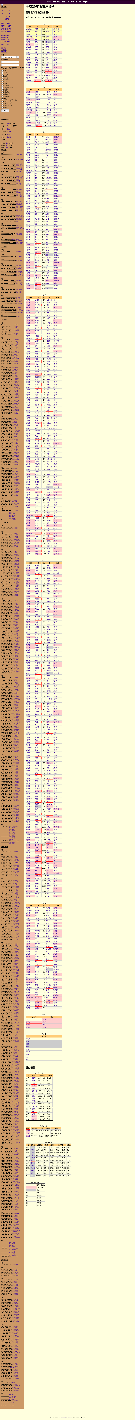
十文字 (47, 168)
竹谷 (36, 397)
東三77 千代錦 (15, 653)
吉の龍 (37, 490)
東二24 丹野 (15, 957)
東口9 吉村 (14, 1333)
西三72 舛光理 (15, 544)
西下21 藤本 (15, 434)
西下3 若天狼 (15, 368)
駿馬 (36, 645)
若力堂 (37, 367)
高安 (46, 265)
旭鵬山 (37, 583)
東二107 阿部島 (15, 930)
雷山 (48, 750)
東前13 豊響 (19, 170)
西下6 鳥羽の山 (15, 341)
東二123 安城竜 (15, 1139)
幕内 (3, 23)
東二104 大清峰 (15, 1022)
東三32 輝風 (15, 619)
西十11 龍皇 (19, 283)
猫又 (36, 827)
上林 (36, 160)
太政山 (49, 827)
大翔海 (37, 599)
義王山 (37, 676)
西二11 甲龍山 (15, 884)
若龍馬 (37, 377)
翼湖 (36, 446)
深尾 (36, 374)
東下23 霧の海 (15, 385)
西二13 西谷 (15, 951)
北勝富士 (37, 351)
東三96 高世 (15, 670)
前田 (46, 227)
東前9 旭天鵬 (19, 168)
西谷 (48, 596)
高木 (48, 701)
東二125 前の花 (15, 1037)
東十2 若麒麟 (19, 289)
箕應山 (37, 325)
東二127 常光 (15, 875)
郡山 (36, 354)
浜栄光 (49, 405)
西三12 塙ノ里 (15, 685)
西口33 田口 (14, 1354)
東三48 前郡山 (15, 812)
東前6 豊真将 (19, 182)
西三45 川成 (15, 711)
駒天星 (49, 786)
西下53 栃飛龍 (15, 460)
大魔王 (49, 732)
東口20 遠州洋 (15, 1311)
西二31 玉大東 (15, 1073)
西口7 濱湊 (14, 1283)
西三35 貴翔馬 (15, 702)
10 (11, 13)
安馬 (7, 143)
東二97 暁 (14, 1120)
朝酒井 (37, 601)
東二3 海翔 (14, 945)
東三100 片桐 (15, 673)
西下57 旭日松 (12, 519)
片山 (37, 112)
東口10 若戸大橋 (16, 1385)
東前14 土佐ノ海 (20, 228)
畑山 (48, 686)
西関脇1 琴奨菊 (19, 215)
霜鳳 (37, 105)
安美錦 (36, 42)
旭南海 (49, 112)
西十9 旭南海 (19, 271)
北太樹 (38, 100)
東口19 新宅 (15, 1369)
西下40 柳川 (15, 354)
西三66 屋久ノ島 (16, 648)
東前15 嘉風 (19, 195)
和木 (36, 724)
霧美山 (37, 806)
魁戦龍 (49, 624)
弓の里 (49, 487)
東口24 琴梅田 (15, 1317)
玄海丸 (49, 423)
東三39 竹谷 (15, 774)
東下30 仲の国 (15, 351)
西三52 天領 (15, 636)
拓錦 (36, 173)
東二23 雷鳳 (15, 892)
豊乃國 (37, 313)
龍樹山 (49, 354)
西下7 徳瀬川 (15, 372)
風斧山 (37, 183)
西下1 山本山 (15, 324)
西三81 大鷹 (15, 659)
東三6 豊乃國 (15, 554)
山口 (36, 338)
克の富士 (48, 216)
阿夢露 (47, 183)
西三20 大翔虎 (15, 691)
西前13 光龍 (19, 244)
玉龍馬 (49, 318)
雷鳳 (36, 622)
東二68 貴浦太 (15, 911)
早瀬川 (37, 222)
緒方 (36, 283)
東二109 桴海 (15, 1130)
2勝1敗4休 (56, 747)
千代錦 (37, 495)
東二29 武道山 (15, 893)
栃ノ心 (48, 75)
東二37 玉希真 (15, 970)
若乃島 (37, 278)
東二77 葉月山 (15, 1001)
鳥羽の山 (48, 150)
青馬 (36, 250)
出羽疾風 (37, 433)
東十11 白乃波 (19, 282)
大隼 (36, 699)
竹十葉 (37, 635)
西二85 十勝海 (15, 866)
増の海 (49, 704)
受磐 (36, 729)
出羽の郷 (49, 300)
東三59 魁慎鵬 (15, 783)
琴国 (46, 155)
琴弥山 (49, 364)
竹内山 (37, 588)
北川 (36, 691)
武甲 (36, 175)
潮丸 (48, 107)
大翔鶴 (49, 663)
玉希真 (37, 658)
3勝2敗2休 (56, 338)
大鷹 (48, 505)
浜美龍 (37, 735)
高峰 (36, 776)
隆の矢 (49, 673)
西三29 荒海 (15, 768)
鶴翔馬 (37, 701)
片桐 (36, 554)
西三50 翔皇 (15, 780)
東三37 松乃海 (15, 811)
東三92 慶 (11, 839)
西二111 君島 (15, 1024)
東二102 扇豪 (15, 1124)
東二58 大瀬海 (15, 987)
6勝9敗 (55, 37)
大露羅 (49, 346)
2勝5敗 (28, 139)
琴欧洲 (36, 32)
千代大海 (48, 34)
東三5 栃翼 (14, 553)
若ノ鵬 (48, 42)
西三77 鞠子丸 (15, 791)
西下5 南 (14, 470)
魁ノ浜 (37, 538)
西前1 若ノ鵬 (19, 233)
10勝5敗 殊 (56, 39)
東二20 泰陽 (15, 1059)
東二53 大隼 (15, 1086)
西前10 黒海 (19, 227)
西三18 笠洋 (15, 688)
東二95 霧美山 (12, 1252)
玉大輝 (37, 387)
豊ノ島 (8, 145)
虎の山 (49, 683)
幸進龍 (49, 676)
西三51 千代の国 (16, 575)
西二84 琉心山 (12, 1251)
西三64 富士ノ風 (16, 579)
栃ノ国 (37, 369)
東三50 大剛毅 (15, 778)
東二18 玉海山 (15, 956)
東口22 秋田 (15, 1370)
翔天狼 (37, 145)
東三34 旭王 (15, 771)
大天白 (49, 794)
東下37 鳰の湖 (15, 396)
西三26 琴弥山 (15, 694)
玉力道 (37, 204)
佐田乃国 (49, 492)
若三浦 (37, 765)
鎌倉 (36, 395)
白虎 (36, 390)
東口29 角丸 (15, 1290)
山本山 (47, 137)
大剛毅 (37, 425)
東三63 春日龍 (15, 815)
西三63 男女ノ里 (16, 646)
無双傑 (37, 472)
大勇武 (37, 142)
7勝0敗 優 (29, 515)
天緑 (36, 286)
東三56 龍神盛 (15, 576)
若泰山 (37, 477)
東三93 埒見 (15, 797)
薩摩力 (49, 449)
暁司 (36, 308)
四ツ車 (47, 219)
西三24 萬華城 (15, 809)
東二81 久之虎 (15, 1105)
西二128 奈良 (15, 1144)
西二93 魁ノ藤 (15, 1193)
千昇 (46, 196)
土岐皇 (37, 341)
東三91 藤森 (15, 665)
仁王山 (37, 508)
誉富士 (9, 131)
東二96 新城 (15, 1016)
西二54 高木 (15, 1089)
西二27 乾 (14, 961)
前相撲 (3, 31)
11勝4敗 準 (56, 32)
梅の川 (37, 505)
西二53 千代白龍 (16, 904)
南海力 (37, 364)
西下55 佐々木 (15, 409)
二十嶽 (37, 576)
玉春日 (48, 67)
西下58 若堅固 (15, 495)
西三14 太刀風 (15, 762)
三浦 (48, 678)
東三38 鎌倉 (15, 772)
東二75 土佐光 (15, 914)
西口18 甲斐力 (13, 1368)
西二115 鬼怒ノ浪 (16, 1031)
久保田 (37, 482)
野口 (36, 817)
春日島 (49, 549)
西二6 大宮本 (15, 1150)
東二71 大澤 (15, 1101)
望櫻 (36, 323)
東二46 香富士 (15, 976)
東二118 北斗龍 (15, 1135)
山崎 (46, 163)
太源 (48, 788)
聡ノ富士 (37, 502)
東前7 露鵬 (18, 183)
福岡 (46, 157)
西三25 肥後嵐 (15, 616)
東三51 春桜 (15, 573)
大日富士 (49, 735)
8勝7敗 (28, 44)
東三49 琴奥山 (15, 572)
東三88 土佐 (15, 744)
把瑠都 (48, 52)
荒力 (48, 724)
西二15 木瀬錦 (14, 1154)
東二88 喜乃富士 (16, 1114)
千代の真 (49, 377)
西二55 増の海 (15, 984)
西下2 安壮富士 (15, 339)
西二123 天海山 (15, 936)
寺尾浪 (49, 796)
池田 (36, 479)
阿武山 (49, 583)
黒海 (47, 65)
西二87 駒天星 (15, 1009)
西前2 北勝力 (19, 234)
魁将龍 (47, 234)
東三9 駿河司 (15, 527)
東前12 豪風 (19, 207)
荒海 (48, 372)
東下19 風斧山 (15, 382)
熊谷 (48, 515)
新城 (36, 809)
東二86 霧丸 (15, 1007)
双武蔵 (49, 379)
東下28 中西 (15, 350)
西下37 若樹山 (12, 513)
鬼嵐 (36, 242)
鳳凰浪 (49, 763)
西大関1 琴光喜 (19, 159)
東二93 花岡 (15, 1191)
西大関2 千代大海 (20, 179)
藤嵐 (48, 502)
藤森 (36, 531)
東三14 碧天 (15, 557)
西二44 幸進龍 (15, 975)
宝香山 (49, 712)
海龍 (48, 617)
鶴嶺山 (37, 214)
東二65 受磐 (15, 909)
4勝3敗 (56, 142)
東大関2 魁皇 (19, 177)
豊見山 (49, 822)
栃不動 (37, 234)
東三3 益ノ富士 (15, 600)
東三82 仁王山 (15, 738)
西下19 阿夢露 (15, 431)
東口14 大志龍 (15, 1336)
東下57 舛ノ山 (15, 412)
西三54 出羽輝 (15, 542)
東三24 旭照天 (15, 561)
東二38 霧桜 (15, 972)
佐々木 (47, 275)
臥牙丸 (47, 273)
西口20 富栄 (15, 1312)
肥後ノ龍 (37, 617)
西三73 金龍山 (12, 836)
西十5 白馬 (18, 307)
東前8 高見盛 (19, 219)
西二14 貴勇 (15, 1058)
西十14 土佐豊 (19, 276)
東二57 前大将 (15, 1092)
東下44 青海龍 (15, 451)
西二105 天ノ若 (15, 927)
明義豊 (49, 551)
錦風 (48, 308)
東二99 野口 (15, 1019)
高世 (36, 543)
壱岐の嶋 (37, 492)
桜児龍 (37, 596)
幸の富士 (49, 469)
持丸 (46, 242)
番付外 (9, 31)
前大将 (37, 709)
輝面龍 (47, 252)
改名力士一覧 (5, 35)
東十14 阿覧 (19, 261)
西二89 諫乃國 (15, 869)
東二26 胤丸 (15, 1217)
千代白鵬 (48, 80)
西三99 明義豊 (12, 842)
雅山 (36, 52)
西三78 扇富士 (15, 587)
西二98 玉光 (15, 1018)
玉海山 (37, 609)
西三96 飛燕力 (15, 596)
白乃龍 (37, 413)
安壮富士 (48, 139)
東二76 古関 (15, 1184)
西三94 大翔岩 (15, 668)
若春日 (49, 369)
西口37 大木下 (15, 1275)
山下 (36, 678)
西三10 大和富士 (16, 606)
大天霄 (37, 157)
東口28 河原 (15, 1348)
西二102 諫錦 (15, 1021)
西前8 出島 (18, 221)
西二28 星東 (15, 963)
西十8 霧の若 (19, 303)
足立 (36, 732)
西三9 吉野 (14, 603)
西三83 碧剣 (15, 545)
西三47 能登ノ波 (16, 714)
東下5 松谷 (14, 500)
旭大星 (37, 619)
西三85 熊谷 (15, 590)
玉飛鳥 (38, 123)
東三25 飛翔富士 (16, 615)
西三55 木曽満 (15, 781)
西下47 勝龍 (11, 516)
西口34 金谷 (15, 1400)
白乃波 (38, 118)
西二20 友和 (15, 889)
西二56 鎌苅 (15, 1248)
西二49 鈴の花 (15, 1081)
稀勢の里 (37, 39)
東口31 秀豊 (15, 1375)
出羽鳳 (37, 300)
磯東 (36, 456)
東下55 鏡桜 (15, 494)
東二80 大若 (15, 918)
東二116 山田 (15, 1032)
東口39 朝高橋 (15, 1388)
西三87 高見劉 (15, 794)
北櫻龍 (37, 438)
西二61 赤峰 (15, 1095)
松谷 (36, 147)
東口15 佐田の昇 (16, 1308)
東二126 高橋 (15, 938)
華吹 (48, 650)
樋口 (48, 627)
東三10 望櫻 (15, 605)
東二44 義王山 (15, 899)
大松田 (49, 594)
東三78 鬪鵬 (15, 655)
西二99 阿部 (14, 1231)
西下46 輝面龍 (15, 455)
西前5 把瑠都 (19, 167)
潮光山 (37, 418)
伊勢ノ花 (37, 451)
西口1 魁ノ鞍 (15, 1299)
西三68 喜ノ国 (15, 649)
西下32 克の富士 (16, 353)
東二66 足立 (15, 993)
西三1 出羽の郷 (15, 805)
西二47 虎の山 (15, 978)
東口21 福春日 (15, 1314)
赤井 (36, 402)
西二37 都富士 (15, 1166)
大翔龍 (37, 627)
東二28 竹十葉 (15, 1068)
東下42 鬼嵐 (15, 449)
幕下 (3, 26)
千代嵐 (37, 467)
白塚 (36, 163)
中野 (36, 188)
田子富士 (49, 804)
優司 (36, 408)
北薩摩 (37, 714)
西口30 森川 (15, 1351)
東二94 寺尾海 (15, 1013)
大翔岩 (49, 538)
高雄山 (37, 606)
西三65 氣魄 (15, 581)
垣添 (47, 78)
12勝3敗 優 (29, 110)
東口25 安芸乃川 (16, 1287)
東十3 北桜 (18, 280)
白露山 (49, 100)
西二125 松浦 (15, 1038)
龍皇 (48, 118)
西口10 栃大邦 (15, 1305)
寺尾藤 (49, 753)
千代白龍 (49, 699)
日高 (48, 477)
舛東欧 (49, 415)
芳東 (36, 152)
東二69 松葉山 (15, 997)
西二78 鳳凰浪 (15, 1228)
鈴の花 (49, 688)
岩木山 (48, 62)
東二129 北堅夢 (15, 1041)
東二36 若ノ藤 (15, 1165)
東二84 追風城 (15, 920)
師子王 (47, 245)
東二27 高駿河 (15, 1067)
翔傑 (36, 180)
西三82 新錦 (15, 661)
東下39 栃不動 (15, 397)
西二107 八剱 (15, 872)
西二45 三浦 (15, 1080)
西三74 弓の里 (12, 838)
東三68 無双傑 (15, 729)
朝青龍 (36, 29)
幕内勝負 (4, 48)
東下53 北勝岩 (15, 405)
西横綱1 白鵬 (19, 154)
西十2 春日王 (19, 267)
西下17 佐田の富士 (16, 430)
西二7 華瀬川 (15, 883)
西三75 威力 (15, 652)
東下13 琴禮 (15, 344)
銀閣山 (37, 288)
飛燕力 (49, 543)
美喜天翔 (49, 546)
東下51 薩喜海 (15, 491)
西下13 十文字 (15, 427)
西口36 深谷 (15, 1293)
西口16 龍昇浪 (15, 1339)
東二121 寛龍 (15, 1203)
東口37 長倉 (15, 1294)
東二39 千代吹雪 (16, 1167)
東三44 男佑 (15, 777)
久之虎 (37, 770)
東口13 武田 (15, 1286)
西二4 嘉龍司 (14, 1049)
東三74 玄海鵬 (15, 585)
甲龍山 (49, 591)
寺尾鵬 (49, 541)
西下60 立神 (15, 413)
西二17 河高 (15, 954)
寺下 (36, 216)
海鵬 (37, 107)
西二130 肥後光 (15, 1209)
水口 (36, 232)
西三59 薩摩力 (15, 784)
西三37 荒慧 (15, 705)
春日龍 (37, 459)
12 (5, 16)
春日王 (49, 94)
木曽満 (49, 438)
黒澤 (48, 351)
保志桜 (37, 260)
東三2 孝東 (14, 551)
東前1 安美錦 (19, 218)
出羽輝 (49, 436)
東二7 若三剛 (15, 881)
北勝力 (48, 44)
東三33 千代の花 (16, 566)
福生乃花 (49, 570)
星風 (46, 165)
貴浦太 (37, 737)
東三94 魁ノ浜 (15, 667)
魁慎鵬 (37, 449)
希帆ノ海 (37, 431)
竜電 (48, 390)
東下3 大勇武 (15, 420)
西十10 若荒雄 (19, 310)
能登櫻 (37, 328)
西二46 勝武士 (15, 1170)
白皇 (36, 686)
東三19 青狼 (15, 689)
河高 (48, 606)
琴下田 (49, 451)
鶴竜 (47, 57)
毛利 (46, 204)
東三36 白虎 (15, 704)
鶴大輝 (49, 691)
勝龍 (46, 255)
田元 (48, 776)
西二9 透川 (14, 1053)
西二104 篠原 (15, 1126)
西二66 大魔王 (15, 1178)
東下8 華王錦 (15, 424)
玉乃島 (36, 65)
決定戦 (7, 19)
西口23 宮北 (15, 1344)
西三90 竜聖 (15, 594)
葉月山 (37, 760)
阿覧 (37, 125)
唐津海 (47, 214)
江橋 (36, 551)
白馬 (48, 102)
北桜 (37, 97)
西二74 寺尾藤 (15, 998)
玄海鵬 (37, 487)
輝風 (36, 379)
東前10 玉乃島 (19, 206)
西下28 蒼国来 (15, 330)
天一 (46, 191)
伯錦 (48, 709)
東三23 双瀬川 (15, 766)
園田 (48, 384)
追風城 (37, 778)
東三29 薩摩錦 (15, 697)
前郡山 (37, 420)
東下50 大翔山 (12, 518)
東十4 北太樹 (19, 256)
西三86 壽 (14, 664)
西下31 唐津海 (15, 482)
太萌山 (49, 513)
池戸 (48, 694)
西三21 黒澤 (15, 535)
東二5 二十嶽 (15, 1148)
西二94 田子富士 (16, 1118)
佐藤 (48, 637)
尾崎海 (9, 137)
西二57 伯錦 (15, 985)
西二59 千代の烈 (12, 1249)
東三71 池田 (15, 731)
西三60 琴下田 (15, 642)
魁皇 (36, 34)
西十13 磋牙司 (19, 274)
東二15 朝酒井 (15, 887)
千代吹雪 (37, 663)
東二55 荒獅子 (15, 1090)
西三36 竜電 (15, 622)
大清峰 (37, 829)
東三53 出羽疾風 (16, 637)
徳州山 (49, 819)
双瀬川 (37, 356)
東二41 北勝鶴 (15, 973)
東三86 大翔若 (15, 591)
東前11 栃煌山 (19, 185)
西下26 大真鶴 (15, 329)
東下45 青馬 (15, 402)
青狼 (36, 346)
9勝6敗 (28, 32)
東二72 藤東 (13, 1225)
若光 (36, 612)
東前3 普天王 (19, 241)
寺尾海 (37, 804)
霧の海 (37, 193)
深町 (48, 647)
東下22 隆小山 (15, 477)
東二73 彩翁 (15, 912)
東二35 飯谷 (15, 1074)
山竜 (48, 604)
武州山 (9, 126)
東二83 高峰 (15, 1108)
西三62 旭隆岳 (15, 645)
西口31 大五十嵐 (16, 1353)
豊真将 (36, 55)
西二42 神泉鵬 (15, 1079)
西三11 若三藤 (15, 760)
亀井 (8, 134)
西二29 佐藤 (15, 1070)
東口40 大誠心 (15, 1378)
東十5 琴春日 (19, 300)
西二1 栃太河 (15, 880)
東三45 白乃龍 (15, 710)
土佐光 (37, 755)
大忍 (48, 454)
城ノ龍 (47, 180)
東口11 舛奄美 (15, 1306)
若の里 (36, 49)
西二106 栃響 (15, 929)
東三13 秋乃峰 (15, 556)
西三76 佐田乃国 (16, 790)
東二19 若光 (15, 857)
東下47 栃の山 (15, 357)
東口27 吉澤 (15, 1347)
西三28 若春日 (15, 564)
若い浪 (47, 247)
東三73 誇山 (15, 735)
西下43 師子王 (15, 489)
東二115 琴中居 (15, 1199)
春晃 (36, 586)
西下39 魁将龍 (12, 515)
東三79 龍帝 (15, 656)
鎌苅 (48, 706)
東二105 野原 (15, 1196)
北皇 (36, 454)
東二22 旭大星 (15, 1159)
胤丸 (36, 629)
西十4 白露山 (19, 291)
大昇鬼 (49, 408)
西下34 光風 (15, 485)
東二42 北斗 (15, 1077)
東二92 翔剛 (14, 1117)
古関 (36, 758)
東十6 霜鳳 (18, 268)
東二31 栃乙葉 (15, 1162)
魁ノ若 (49, 336)
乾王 (46, 278)
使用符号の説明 (5, 41)
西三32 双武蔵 (15, 769)
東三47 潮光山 (15, 633)
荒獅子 (37, 704)
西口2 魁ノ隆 (15, 1326)
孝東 (36, 302)
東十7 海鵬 (18, 309)
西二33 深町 (11, 1245)
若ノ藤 (37, 655)
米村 (36, 224)
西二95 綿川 (15, 1015)
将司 (36, 80)
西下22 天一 (15, 436)
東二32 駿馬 (15, 895)
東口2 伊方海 (12, 1383)
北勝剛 (49, 310)
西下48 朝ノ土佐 (16, 335)
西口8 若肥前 (15, 1304)
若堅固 (47, 283)
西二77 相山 (15, 917)
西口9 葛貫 (14, 1335)
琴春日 (38, 102)
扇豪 (36, 824)
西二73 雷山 (15, 1227)
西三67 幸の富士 (16, 785)
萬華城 (49, 359)
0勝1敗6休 (57, 280)
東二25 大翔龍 (15, 1064)
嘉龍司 (49, 573)
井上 (36, 706)
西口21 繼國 (15, 1315)
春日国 (37, 165)
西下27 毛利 (15, 440)
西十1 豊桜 (18, 297)
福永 (36, 237)
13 (7, 16)
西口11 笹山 (15, 1269)
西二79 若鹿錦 (15, 1185)
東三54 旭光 (15, 717)
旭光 (36, 436)
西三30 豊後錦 (15, 698)
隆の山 (37, 239)
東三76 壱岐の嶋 (16, 788)
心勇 (48, 441)
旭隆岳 (49, 456)
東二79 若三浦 (15, 1104)
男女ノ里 (49, 459)
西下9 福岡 (14, 375)
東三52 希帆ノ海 (16, 541)
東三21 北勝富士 (16, 808)
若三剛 (37, 581)
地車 (36, 513)
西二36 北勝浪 (15, 969)
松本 (36, 541)
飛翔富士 (37, 361)
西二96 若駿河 (12, 1254)
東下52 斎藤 (15, 492)
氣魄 (48, 464)
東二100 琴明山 (15, 1121)
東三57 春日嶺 (15, 814)
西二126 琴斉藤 (15, 1040)
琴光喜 (48, 32)
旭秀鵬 (37, 209)
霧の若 (49, 110)
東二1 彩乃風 (15, 1046)
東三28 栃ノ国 (15, 563)
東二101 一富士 (15, 1123)
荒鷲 (46, 211)
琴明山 (37, 819)
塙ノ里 (49, 328)
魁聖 (46, 224)
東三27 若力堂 (15, 618)
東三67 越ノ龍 (15, 582)
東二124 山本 (15, 1141)
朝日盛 (47, 250)
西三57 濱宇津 (12, 833)
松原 (48, 433)
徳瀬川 (47, 152)
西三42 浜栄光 (15, 707)
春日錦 (49, 105)
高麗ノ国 (37, 578)
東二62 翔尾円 (15, 1222)
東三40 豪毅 (15, 625)
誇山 (36, 484)
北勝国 (47, 145)
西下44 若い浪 (15, 400)
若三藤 (49, 325)
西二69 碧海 (15, 1098)
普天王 (36, 47)
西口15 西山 (15, 1271)
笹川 (48, 645)
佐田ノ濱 (37, 753)
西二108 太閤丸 (15, 1129)
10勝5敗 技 (29, 37)
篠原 (48, 829)
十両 (8, 23)
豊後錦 (49, 374)
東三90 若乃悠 (15, 747)
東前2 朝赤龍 (19, 189)
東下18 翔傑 (15, 379)
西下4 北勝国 (15, 421)
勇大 (48, 737)
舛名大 (49, 717)
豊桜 (48, 92)
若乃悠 (37, 528)
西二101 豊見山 (15, 1194)
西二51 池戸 (15, 1083)
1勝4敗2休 (57, 263)
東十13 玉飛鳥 (19, 312)
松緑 (46, 286)
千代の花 (37, 382)
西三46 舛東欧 (15, 539)
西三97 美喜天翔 (16, 671)
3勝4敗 (28, 137)
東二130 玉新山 (15, 1207)
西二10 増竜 (15, 1055)
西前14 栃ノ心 (19, 194)
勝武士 (49, 681)
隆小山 (37, 191)
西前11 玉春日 (19, 242)
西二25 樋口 (15, 1065)
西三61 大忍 (15, 723)
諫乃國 (49, 791)
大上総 (49, 668)
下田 (36, 178)
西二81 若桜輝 (15, 1004)
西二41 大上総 (15, 1076)
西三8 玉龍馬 (15, 682)
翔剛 (36, 799)
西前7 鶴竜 (18, 191)
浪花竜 (49, 568)
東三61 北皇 (15, 643)
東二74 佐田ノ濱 (16, 1182)
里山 (8, 129)
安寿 (36, 696)
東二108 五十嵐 (15, 1197)
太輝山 (37, 796)
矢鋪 (48, 612)
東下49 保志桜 (15, 403)
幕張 (48, 653)
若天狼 (47, 142)
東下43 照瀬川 (15, 488)
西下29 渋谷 (15, 390)
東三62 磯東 (15, 725)
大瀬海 (37, 712)
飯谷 (36, 653)
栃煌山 (36, 67)
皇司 (37, 115)
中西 (36, 206)
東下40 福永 (15, 448)
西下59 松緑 (15, 363)
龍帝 (36, 500)
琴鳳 (48, 395)
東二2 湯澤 (14, 1047)
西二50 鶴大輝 (15, 902)
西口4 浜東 (14, 1281)
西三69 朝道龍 (15, 584)
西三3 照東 (14, 679)
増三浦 (37, 763)
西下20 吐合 (15, 433)
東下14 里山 (15, 327)
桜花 (48, 576)
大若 (36, 768)
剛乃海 (49, 533)
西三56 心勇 (15, 640)
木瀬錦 (49, 601)
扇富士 (49, 497)
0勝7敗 (56, 175)
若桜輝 (49, 770)
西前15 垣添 (19, 210)
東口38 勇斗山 (15, 1357)
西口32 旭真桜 (16, 1321)
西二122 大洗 (15, 1035)
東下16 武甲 (15, 345)
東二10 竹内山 (15, 1151)
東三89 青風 (15, 796)
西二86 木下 (15, 1113)
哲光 (36, 315)
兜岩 (48, 523)
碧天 (36, 333)
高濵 (36, 201)
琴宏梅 (49, 629)
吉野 (48, 320)
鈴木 (36, 742)
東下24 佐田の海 (16, 388)
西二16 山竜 (15, 1156)
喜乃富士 (37, 788)
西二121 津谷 (13, 1236)
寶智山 (47, 170)
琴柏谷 (49, 525)
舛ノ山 (37, 280)
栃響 (48, 835)
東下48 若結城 (15, 457)
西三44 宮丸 (15, 631)
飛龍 (48, 531)
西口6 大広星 (15, 1365)
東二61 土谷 (15, 1093)
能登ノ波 (49, 418)
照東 (48, 305)
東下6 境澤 (14, 371)
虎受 (48, 758)
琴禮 (36, 168)
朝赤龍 (36, 44)
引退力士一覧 (5, 39)
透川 (48, 586)
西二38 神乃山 (14, 1218)
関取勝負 (4, 52)
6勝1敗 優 (29, 170)
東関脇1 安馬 (19, 164)
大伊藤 (49, 745)
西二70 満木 (15, 1179)
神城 (36, 688)
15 (11, 16)
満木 (48, 742)
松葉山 (37, 740)
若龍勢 (49, 341)
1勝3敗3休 (56, 660)
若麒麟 (38, 94)
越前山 (37, 665)
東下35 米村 (15, 445)
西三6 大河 (14, 680)
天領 (48, 431)
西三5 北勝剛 (15, 826)
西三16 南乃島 (14, 686)
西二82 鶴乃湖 (15, 1006)
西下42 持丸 (15, 333)
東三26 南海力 (15, 536)
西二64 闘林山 (15, 1096)
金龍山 (49, 484)
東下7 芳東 (14, 423)
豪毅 (36, 400)
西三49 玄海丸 (15, 716)
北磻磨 (47, 260)
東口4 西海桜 (15, 1280)
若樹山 (47, 229)
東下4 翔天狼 (15, 369)
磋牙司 (49, 123)
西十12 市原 (19, 285)
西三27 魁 (14, 695)
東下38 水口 (15, 504)
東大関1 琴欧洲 (19, 176)
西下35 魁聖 (15, 393)
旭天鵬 (36, 62)
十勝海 (49, 781)
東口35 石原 (15, 1291)
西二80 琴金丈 (15, 1187)
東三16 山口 (11, 829)
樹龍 (36, 650)
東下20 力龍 (15, 347)
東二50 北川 (15, 981)
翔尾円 (37, 722)
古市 (46, 268)
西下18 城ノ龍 (15, 381)
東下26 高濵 (15, 439)
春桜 (36, 428)
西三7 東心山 (15, 759)
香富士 (37, 681)
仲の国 (37, 211)
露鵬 (36, 57)
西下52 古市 (15, 360)
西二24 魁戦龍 (15, 958)
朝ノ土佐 (48, 257)
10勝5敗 (55, 52)
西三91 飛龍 (15, 547)
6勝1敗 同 (56, 137)
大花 (48, 622)
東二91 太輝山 (15, 921)
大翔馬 (37, 461)
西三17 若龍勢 (12, 830)
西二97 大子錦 (15, 924)
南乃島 (49, 338)
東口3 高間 (14, 1327)
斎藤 (36, 268)
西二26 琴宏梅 (15, 960)
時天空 (48, 55)
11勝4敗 (28, 100)
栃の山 (37, 255)
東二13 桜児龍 (15, 886)
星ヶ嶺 (49, 640)
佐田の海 (37, 196)
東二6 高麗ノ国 (15, 1050)
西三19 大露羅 (15, 560)
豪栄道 (48, 49)
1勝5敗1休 (29, 173)
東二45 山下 (15, 863)
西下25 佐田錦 (15, 437)
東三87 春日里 (15, 742)
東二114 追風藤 (15, 1030)
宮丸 (48, 410)
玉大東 (49, 642)
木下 (48, 783)
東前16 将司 (19, 171)
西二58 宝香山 (15, 865)
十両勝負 (4, 50)
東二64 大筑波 (15, 1176)
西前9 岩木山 (19, 192)
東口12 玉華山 (15, 1284)
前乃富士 (37, 464)
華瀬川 (49, 581)
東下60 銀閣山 (15, 464)
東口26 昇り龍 (15, 1318)
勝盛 (48, 397)
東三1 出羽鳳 (15, 756)
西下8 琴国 (14, 374)
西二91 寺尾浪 (15, 1012)
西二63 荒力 (15, 990)
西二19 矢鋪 (15, 859)
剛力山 (37, 198)
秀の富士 (37, 219)
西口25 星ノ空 (12, 1397)
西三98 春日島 (15, 821)
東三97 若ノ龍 (15, 820)
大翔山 (37, 263)
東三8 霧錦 (14, 806)
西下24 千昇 (11, 512)
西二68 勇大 (15, 995)
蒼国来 (47, 206)
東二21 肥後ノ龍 (16, 1061)
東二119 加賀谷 (15, 933)
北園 (46, 175)
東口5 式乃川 (15, 1384)
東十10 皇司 (19, 292)
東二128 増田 (15, 1206)
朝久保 (37, 717)
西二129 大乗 (15, 939)
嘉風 (36, 78)
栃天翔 (49, 619)
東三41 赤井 (15, 569)
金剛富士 (49, 747)
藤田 (36, 640)
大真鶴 (47, 201)
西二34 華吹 (15, 966)
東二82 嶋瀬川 (15, 1107)
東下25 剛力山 (15, 503)
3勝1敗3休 (56, 573)
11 (2, 16)
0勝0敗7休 (57, 196)
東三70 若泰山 (15, 650)
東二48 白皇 (15, 979)
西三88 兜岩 (15, 593)
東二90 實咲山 (15, 1010)
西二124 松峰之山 (16, 1142)
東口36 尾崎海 (15, 1264)
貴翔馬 (49, 387)
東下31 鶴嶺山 (15, 480)
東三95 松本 (15, 748)
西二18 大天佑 (15, 1215)
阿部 (48, 817)
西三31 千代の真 (16, 699)
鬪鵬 (36, 497)
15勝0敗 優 (56, 29)
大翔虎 (49, 349)
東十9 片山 (18, 316)
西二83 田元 (15, 1110)
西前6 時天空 (19, 204)
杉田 (36, 227)
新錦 (48, 508)
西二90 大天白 (15, 1190)
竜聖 (48, 528)
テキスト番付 (5, 44)
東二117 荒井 (15, 1202)
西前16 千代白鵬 (20, 197)
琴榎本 (37, 791)
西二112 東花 (15, 1257)
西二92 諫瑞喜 (15, 923)
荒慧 (48, 392)
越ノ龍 (37, 469)
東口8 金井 (14, 1302)
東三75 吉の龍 (15, 818)
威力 (48, 490)
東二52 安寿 (15, 1084)
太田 (36, 349)
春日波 (37, 474)
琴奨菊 (48, 37)
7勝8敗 (55, 47)
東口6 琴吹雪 (15, 1332)
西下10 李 (14, 475)
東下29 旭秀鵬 (15, 479)
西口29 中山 (15, 1320)
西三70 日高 (15, 787)
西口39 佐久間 (15, 1390)
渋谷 (46, 209)
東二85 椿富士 (15, 1111)
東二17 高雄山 (15, 1157)
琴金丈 (49, 768)
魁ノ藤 (49, 801)
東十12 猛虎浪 (19, 273)
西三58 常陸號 (15, 720)
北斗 (36, 670)
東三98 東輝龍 (15, 750)
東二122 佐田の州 (16, 1237)
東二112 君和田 (15, 1025)
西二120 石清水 (15, 935)
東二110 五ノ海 (15, 1233)
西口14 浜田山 (15, 1338)
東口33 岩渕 (15, 1376)
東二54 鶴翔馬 (15, 1087)
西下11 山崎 (15, 342)
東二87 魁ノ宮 (15, 1188)
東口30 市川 (11, 1399)
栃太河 (49, 565)
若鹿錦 (49, 765)
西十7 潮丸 (18, 301)
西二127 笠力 (15, 1204)
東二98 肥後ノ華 (16, 1230)
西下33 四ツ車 (15, 332)
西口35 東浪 (11, 1402)
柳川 (46, 237)
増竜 (48, 588)
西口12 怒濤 (11, 1395)
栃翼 (36, 310)
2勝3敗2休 (56, 601)
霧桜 (36, 660)
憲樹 (48, 382)
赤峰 (48, 719)
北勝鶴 (37, 668)
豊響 (7, 148)
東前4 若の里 (19, 225)
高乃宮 (49, 755)
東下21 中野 (15, 384)
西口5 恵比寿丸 (15, 1330)
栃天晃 (47, 263)
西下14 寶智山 (15, 376)
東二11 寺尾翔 (15, 950)
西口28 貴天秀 (15, 1350)
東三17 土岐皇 (15, 611)
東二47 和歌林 (15, 1221)
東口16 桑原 (15, 1272)
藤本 (46, 188)
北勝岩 (37, 270)
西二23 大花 (15, 1160)
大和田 (49, 696)
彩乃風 (37, 565)
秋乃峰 (37, 331)
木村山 (48, 70)
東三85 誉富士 (15, 529)
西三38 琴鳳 (15, 624)
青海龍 (37, 247)
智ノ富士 (37, 573)
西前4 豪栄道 (19, 203)
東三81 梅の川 (15, 793)
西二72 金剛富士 (14, 1181)
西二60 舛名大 (15, 988)
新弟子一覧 (4, 37)
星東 (48, 635)
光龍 (47, 73)
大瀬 (36, 415)
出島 (47, 60)
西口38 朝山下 (15, 1358)
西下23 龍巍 (15, 387)
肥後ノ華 (37, 814)
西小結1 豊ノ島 (19, 165)
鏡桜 (36, 275)
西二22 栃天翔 (15, 1062)
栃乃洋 (48, 47)
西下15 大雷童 (15, 378)
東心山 (49, 315)
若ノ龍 (37, 546)
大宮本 (49, 578)
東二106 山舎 (15, 1127)
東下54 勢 (14, 406)
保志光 (49, 97)
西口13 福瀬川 (15, 1366)
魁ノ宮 (37, 786)
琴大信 (49, 665)
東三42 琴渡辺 (15, 628)
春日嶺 (37, 443)
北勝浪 (49, 655)
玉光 (48, 814)
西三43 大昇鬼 (15, 630)
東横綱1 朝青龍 (15, 239)
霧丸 (36, 783)
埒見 (36, 536)
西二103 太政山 (12, 1255)
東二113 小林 (15, 1027)
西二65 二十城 (15, 991)
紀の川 (37, 694)
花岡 (36, 801)
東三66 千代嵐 (15, 728)
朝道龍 (49, 474)
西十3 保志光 (19, 298)
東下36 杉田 (15, 394)
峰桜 (36, 673)
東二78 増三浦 (15, 1003)
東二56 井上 (15, 905)
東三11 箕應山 (15, 683)
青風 (36, 525)
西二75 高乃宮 (15, 1000)
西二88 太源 (15, 1116)
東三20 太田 (15, 765)
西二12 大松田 (12, 1243)
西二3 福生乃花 (15, 1214)
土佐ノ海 (37, 75)
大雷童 (47, 173)
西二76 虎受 (15, 915)
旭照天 (37, 359)
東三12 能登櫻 (15, 608)
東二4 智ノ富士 (15, 947)
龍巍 (46, 193)
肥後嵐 (49, 361)
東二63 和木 (15, 908)
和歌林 (37, 683)
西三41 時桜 (15, 570)
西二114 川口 (15, 932)
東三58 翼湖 (15, 578)
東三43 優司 (15, 708)
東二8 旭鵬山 (15, 948)
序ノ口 (9, 29)
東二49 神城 (15, 1172)
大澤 (36, 745)
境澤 (36, 150)
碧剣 (48, 510)
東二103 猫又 (15, 926)
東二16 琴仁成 (15, 953)
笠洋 (48, 343)
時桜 (48, 402)
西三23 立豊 (15, 613)
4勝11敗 (55, 42)
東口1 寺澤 (14, 1363)
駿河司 (37, 320)
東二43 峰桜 (15, 1169)
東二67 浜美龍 (15, 994)
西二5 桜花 (14, 856)
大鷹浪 (37, 343)
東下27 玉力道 (15, 348)
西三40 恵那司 (15, 627)
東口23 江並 (15, 1372)
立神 (46, 288)
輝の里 (37, 647)
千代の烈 (49, 714)
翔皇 (48, 425)
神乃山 (49, 660)
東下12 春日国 (15, 476)
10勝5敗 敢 (29, 73)
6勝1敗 (55, 308)
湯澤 (36, 568)
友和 (48, 614)
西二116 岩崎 (15, 1200)
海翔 (36, 570)
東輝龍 (37, 549)
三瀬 (48, 536)
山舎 (36, 835)
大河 (48, 313)
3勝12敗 (28, 47)
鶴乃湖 (49, 773)
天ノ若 (49, 832)
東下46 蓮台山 (15, 454)
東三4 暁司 (14, 602)
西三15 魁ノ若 (15, 763)
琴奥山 (37, 423)
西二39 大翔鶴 (15, 860)
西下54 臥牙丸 (15, 408)
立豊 (48, 356)
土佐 (36, 523)
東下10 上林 (15, 473)
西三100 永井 (12, 844)
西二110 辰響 (15, 874)
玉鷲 (37, 92)
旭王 (36, 384)
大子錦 (49, 812)
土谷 (36, 719)
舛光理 (49, 482)
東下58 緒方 (15, 361)
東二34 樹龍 (15, 1163)
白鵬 (8, 123)
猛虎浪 (38, 120)
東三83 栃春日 (15, 739)
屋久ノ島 (49, 467)
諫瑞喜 (49, 799)
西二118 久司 (15, 1136)
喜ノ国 (49, 472)
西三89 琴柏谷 (15, 745)
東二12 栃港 (15, 1056)
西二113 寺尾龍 (15, 1028)
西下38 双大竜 (15, 446)
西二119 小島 (15, 1034)
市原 (48, 120)
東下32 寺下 (15, 442)
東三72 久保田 (15, 734)
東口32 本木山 (13, 1387)
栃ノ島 (49, 500)
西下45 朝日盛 (15, 452)
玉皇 (46, 239)
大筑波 (37, 727)
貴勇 (48, 599)
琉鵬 (36, 139)
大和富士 (49, 323)
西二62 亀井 (15, 851)
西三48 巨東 (15, 634)
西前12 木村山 (19, 209)
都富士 (49, 658)
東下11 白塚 (15, 425)
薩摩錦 (37, 372)
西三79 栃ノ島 (15, 588)
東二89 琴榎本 (15, 868)
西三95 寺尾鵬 (15, 800)
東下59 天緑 (15, 462)
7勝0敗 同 (29, 320)
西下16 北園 (15, 510)
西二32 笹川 (15, 896)
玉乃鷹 (49, 479)
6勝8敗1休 (29, 102)
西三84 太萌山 (15, 741)
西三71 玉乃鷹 (15, 732)
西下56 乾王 (15, 461)
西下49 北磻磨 (15, 359)
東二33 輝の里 (15, 898)
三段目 (9, 26)
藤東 (36, 747)
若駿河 (49, 809)
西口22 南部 (15, 1342)
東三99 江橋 (15, 751)
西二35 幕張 (15, 967)
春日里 (37, 520)
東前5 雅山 (18, 180)
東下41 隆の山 (15, 356)
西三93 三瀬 (15, 799)
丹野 (36, 624)
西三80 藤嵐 (15, 736)
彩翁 (36, 750)
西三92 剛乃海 (15, 841)
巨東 (48, 420)
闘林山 (49, 727)
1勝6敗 (28, 147)
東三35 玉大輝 (15, 567)
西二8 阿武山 (12, 1242)
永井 (48, 554)
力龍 (36, 186)
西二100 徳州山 (15, 871)
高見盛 (36, 60)
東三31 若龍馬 (12, 832)
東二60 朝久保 (15, 1175)
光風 (46, 222)
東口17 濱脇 (15, 1309)
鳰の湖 (37, 229)
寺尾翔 (37, 591)
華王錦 (37, 155)
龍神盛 (37, 441)
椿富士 (37, 781)
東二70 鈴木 (15, 1099)
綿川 (48, 806)
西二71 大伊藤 (15, 1102)
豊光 (48, 331)
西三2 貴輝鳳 (15, 677)
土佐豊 (49, 125)
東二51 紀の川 (15, 982)
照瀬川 (37, 245)
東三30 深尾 (15, 538)
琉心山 (49, 778)
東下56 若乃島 (15, 410)
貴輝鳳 (49, 302)
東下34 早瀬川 (15, 443)
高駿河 (37, 632)
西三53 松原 (15, 639)
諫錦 (48, 824)
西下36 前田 (15, 486)
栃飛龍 (47, 270)
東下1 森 (14, 418)
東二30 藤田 (15, 964)
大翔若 (37, 518)
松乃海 (37, 392)
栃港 (36, 594)
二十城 (49, 729)
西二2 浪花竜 (15, 944)
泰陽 (36, 614)
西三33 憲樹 (15, 621)
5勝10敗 (28, 49)
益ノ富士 (37, 305)
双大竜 (47, 232)
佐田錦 (47, 198)
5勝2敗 (56, 139)
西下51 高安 (15, 458)
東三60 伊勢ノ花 (16, 722)
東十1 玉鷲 (18, 265)
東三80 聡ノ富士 (16, 658)
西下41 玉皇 (15, 399)
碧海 (48, 740)
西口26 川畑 (15, 1373)
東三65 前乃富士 (16, 726)
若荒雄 (49, 115)
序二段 (3, 29)
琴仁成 (37, 604)
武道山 (37, 637)
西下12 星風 (15, 326)
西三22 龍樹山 (15, 612)
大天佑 (49, 609)
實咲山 (37, 794)
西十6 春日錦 (19, 270)
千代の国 (49, 428)
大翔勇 (37, 336)
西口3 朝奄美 (15, 1329)
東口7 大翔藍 (15, 1301)
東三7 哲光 (14, 757)
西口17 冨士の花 (12, 1396)
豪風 (36, 70)
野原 (36, 832)
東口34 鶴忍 (15, 1355)
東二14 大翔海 (15, 1153)
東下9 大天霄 (15, 472)
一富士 (37, 822)
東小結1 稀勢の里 (20, 216)
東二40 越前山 (15, 1219)
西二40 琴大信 (15, 862)
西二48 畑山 (15, 901)
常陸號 (49, 446)
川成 (48, 413)
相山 (48, 760)
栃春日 (37, 510)
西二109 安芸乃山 (16, 1132)
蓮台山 (37, 252)
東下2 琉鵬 (14, 469)
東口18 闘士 (15, 1341)
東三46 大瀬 (15, 713)
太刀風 (49, 333)
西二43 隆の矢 (12, 1246)
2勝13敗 (28, 112)
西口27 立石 (15, 1289)
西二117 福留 (15, 1133)
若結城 (37, 257)
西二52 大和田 (15, 1173)
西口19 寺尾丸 (15, 1274)
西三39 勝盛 (15, 775)
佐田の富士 (48, 178)
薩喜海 (37, 265)
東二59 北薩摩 (15, 907)
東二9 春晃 (14, 1052)
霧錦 (36, 318)
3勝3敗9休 (29, 29)
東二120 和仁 (15, 1138)
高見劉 (49, 520)
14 (9, 16)
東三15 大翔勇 (12, 827)
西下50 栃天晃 (14, 506)
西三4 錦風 (14, 533)
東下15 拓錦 (14, 501)
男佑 (36, 410)
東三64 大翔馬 (12, 835)
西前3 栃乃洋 (19, 201)
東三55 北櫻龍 (15, 719)
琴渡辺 (37, 405)
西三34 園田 (15, 701)
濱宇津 (49, 443)
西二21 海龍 (15, 890)
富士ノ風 (49, 461)
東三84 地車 (15, 662)
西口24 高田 (15, 1345)
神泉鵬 (49, 670)
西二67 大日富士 (16, 1224)
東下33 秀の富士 (16, 483)
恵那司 (49, 400)
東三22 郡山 (15, 692)
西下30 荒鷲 (15, 391)
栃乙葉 (37, 642)
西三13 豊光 (15, 609)
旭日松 (47, 280)
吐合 (46, 186)
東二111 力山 (15, 1234)
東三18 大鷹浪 (15, 559)
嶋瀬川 (37, 773)
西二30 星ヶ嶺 (15, 1071)
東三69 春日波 (15, 817)
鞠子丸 (49, 495)
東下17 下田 (15, 428)
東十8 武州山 (19, 251)
